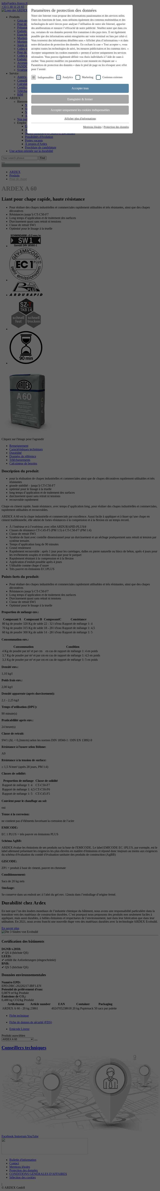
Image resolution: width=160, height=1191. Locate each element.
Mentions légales (92, 127)
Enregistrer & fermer (80, 99)
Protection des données (116, 127)
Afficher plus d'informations (80, 118)
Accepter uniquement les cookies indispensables (80, 110)
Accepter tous (80, 88)
